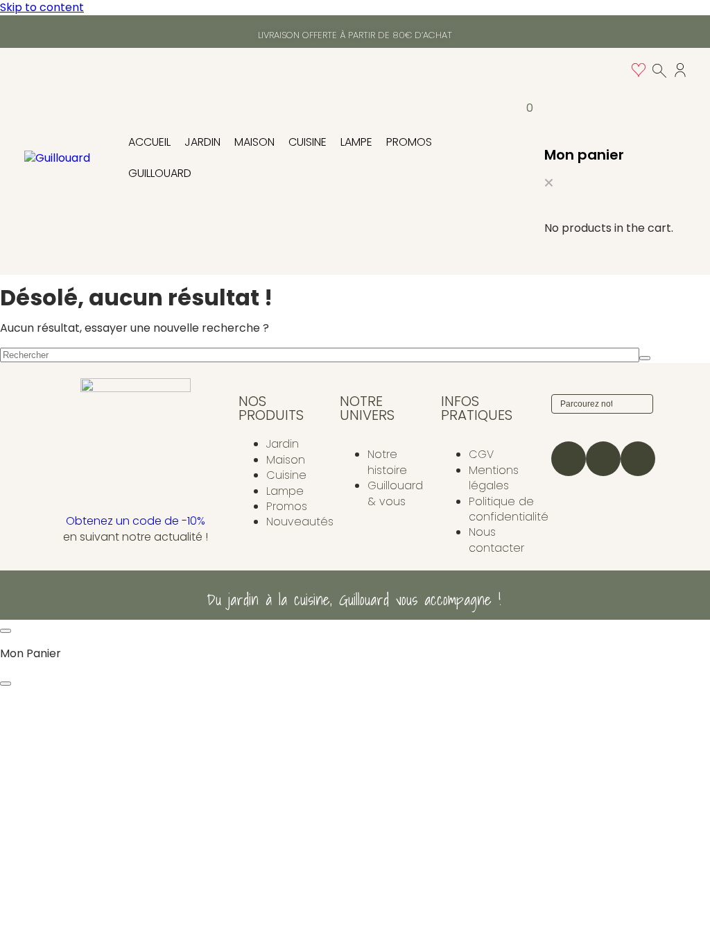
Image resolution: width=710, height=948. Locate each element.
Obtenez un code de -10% (135, 521)
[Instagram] (568, 458)
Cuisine (307, 142)
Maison (254, 142)
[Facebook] (603, 458)
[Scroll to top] (5, 631)
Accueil (149, 142)
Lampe (356, 142)
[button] (548, 185)
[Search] (640, 404)
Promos (409, 142)
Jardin (202, 142)
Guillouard (159, 173)
